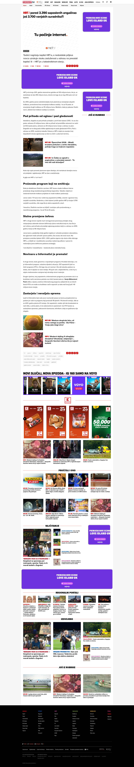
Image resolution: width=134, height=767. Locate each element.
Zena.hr (29, 756)
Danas (25, 711)
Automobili (75, 738)
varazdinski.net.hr (66, 756)
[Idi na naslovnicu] (39, 3)
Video (109, 714)
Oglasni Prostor (27, 365)
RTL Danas (47, 5)
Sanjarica (109, 719)
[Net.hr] (109, 749)
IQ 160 (81, 2)
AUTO (76, 2)
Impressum (25, 749)
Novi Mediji (46, 362)
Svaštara (92, 728)
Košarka (39, 723)
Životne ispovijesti (76, 735)
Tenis (39, 726)
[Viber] (75, 66)
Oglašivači (53, 362)
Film (55, 716)
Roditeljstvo (75, 730)
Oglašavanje (32, 749)
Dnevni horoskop (93, 718)
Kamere (36, 356)
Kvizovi (91, 730)
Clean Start (39, 362)
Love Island (57, 726)
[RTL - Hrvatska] (102, 749)
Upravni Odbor (36, 365)
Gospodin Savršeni (58, 730)
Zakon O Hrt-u (45, 365)
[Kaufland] (67, 400)
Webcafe (65, 2)
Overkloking (92, 723)
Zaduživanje (48, 353)
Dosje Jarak (74, 5)
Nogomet (40, 714)
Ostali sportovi (41, 728)
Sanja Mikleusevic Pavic (29, 359)
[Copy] (77, 66)
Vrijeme (82, 5)
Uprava (29, 353)
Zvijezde (56, 714)
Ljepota (74, 721)
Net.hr (38, 66)
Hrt (24, 353)
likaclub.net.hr (41, 758)
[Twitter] (70, 66)
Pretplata (42, 356)
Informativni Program (51, 356)
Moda (74, 726)
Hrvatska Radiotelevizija (29, 362)
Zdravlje (74, 733)
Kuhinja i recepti (76, 718)
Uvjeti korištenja (41, 749)
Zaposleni (41, 353)
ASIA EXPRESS (89, 2)
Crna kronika (38, 5)
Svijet (30, 5)
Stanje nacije (64, 5)
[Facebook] (67, 66)
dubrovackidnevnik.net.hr (86, 756)
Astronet (92, 714)
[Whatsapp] (72, 66)
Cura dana (92, 716)
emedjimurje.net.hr (42, 756)
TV (55, 723)
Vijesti (24, 5)
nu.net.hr (104, 756)
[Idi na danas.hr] (29, 2)
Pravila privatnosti (59, 749)
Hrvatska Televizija (28, 356)
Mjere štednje (56, 353)
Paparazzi (56, 721)
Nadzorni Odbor (41, 359)
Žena (71, 2)
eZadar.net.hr (97, 756)
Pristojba (61, 356)
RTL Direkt (55, 5)
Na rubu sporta (41, 721)
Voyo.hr (34, 756)
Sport (47, 2)
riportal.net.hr (75, 756)
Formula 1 (40, 733)
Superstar (56, 728)
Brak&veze (75, 714)
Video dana (92, 733)
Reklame (35, 353)
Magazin (57, 2)
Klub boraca (40, 718)
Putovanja (75, 728)
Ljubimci (74, 723)
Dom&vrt (74, 716)
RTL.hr (24, 756)
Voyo (56, 735)
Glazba (56, 718)
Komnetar (92, 721)
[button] (25, 378)
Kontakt (67, 749)
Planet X (92, 726)
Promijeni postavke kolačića (76, 749)
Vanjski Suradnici (56, 359)
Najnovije (109, 716)
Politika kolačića (50, 749)
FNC (39, 730)
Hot (51, 2)
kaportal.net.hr (57, 756)
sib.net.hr (50, 756)
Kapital (48, 359)
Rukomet (40, 716)
